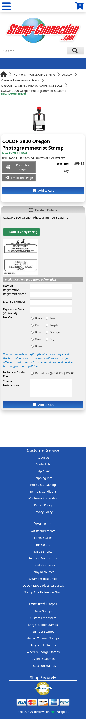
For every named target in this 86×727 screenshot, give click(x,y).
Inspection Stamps (43, 665)
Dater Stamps (43, 611)
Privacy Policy (43, 512)
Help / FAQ (43, 471)
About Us (43, 457)
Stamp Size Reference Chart (43, 592)
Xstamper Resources (43, 579)
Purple (54, 325)
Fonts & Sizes (43, 538)
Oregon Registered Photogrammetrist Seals (31, 85)
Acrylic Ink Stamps (43, 645)
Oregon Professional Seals (20, 80)
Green (39, 339)
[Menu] (6, 6)
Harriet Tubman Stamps (43, 638)
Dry (52, 339)
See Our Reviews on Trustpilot (43, 712)
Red (37, 325)
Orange (55, 332)
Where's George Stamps (43, 652)
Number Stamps (43, 631)
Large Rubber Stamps (43, 625)
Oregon (67, 74)
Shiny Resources (43, 572)
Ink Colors (43, 544)
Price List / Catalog (43, 485)
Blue (38, 332)
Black (38, 318)
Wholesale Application (43, 498)
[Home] (3, 74)
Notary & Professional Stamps (34, 74)
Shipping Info (43, 478)
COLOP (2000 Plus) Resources (43, 585)
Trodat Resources (43, 565)
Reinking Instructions (43, 558)
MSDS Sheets (43, 551)
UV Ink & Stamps (43, 659)
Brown (39, 346)
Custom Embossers (43, 618)
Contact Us (43, 464)
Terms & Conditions (43, 491)
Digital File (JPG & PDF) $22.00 (54, 373)
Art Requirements (43, 531)
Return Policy (43, 505)
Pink (52, 318)
